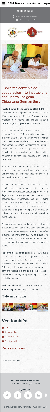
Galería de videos (12, 341)
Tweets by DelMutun (11, 360)
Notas (7, 327)
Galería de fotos (11, 336)
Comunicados (10, 332)
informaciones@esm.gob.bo (28, 20)
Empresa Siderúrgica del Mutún (23, 289)
